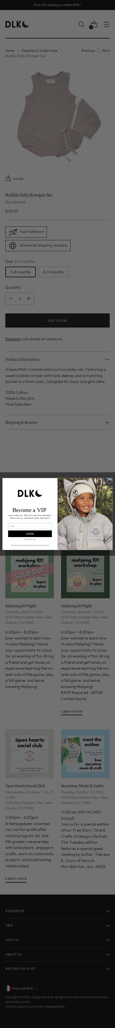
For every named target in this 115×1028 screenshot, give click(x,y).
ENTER (30, 533)
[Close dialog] (109, 481)
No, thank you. (30, 539)
